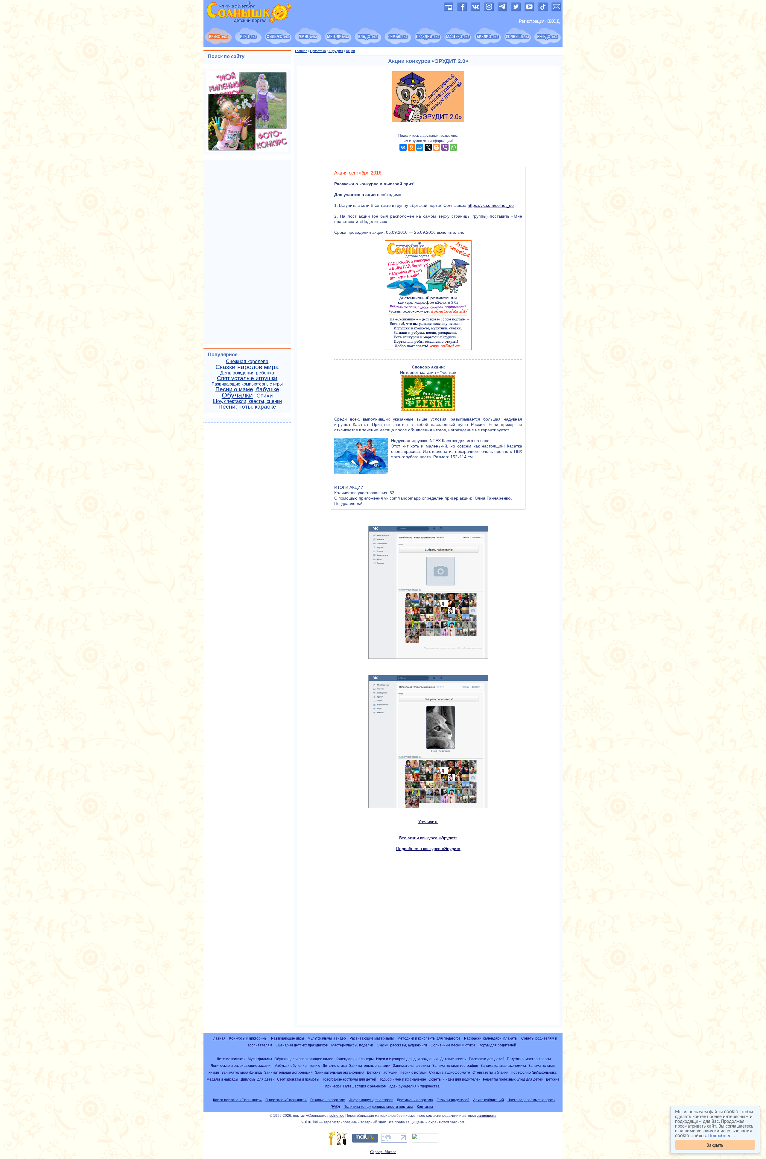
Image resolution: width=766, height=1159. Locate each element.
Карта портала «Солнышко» (237, 1100)
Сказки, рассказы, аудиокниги (402, 1045)
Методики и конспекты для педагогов (428, 1038)
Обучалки (237, 395)
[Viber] (445, 147)
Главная (301, 51)
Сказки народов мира (247, 367)
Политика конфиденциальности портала (378, 1107)
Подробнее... (721, 1135)
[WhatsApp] (453, 147)
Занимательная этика (411, 1065)
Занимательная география (455, 1065)
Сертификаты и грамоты (298, 1079)
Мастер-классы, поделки (352, 1045)
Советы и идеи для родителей (454, 1079)
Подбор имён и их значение (402, 1079)
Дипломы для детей (258, 1079)
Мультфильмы (260, 1059)
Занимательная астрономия (288, 1072)
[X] (428, 147)
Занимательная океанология (339, 1072)
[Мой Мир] (419, 147)
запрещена (486, 1116)
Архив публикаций (488, 1100)
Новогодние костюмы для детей (349, 1079)
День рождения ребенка (247, 372)
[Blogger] (436, 147)
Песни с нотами (413, 1072)
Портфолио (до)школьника (534, 1072)
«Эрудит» (336, 51)
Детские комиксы (231, 1059)
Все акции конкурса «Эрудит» (428, 837)
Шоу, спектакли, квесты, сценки (247, 401)
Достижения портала (415, 1100)
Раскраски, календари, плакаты (491, 1038)
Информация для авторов (371, 1100)
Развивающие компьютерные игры (247, 384)
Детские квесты (453, 1059)
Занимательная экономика (503, 1065)
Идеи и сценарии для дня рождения (407, 1059)
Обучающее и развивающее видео (303, 1059)
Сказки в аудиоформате (449, 1072)
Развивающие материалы (371, 1038)
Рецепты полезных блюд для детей (513, 1079)
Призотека (318, 51)
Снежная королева (247, 361)
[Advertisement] (428, 938)
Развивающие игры (287, 1038)
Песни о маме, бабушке (247, 389)
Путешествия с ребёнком (364, 1086)
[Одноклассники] (411, 147)
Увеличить (428, 821)
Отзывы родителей (453, 1100)
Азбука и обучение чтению (297, 1065)
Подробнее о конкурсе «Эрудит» (428, 848)
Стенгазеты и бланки (490, 1072)
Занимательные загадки (369, 1065)
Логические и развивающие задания (242, 1065)
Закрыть (715, 1144)
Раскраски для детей (486, 1059)
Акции (350, 51)
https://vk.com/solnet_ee (491, 205)
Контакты (425, 1107)
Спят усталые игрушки (247, 378)
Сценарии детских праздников (302, 1045)
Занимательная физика (241, 1072)
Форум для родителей (497, 1045)
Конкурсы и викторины (248, 1038)
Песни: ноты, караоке (247, 406)
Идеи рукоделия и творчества (414, 1086)
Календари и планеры (355, 1059)
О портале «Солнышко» (286, 1100)
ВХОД (553, 21)
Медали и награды (222, 1079)
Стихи (264, 395)
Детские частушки (382, 1072)
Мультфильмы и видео (327, 1038)
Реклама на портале (327, 1100)
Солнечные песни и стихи (453, 1045)
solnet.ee (336, 1116)
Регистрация (532, 21)
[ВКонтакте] (403, 147)
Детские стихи (335, 1065)
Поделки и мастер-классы (529, 1059)
